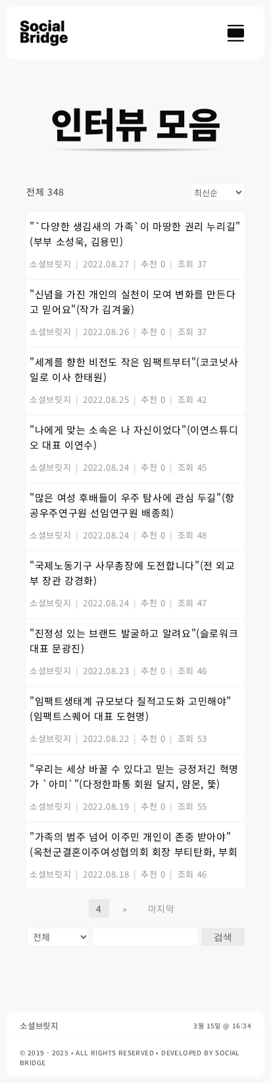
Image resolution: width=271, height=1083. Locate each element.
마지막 (161, 908)
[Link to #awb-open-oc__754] (235, 33)
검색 (223, 937)
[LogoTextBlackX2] (50, 25)
